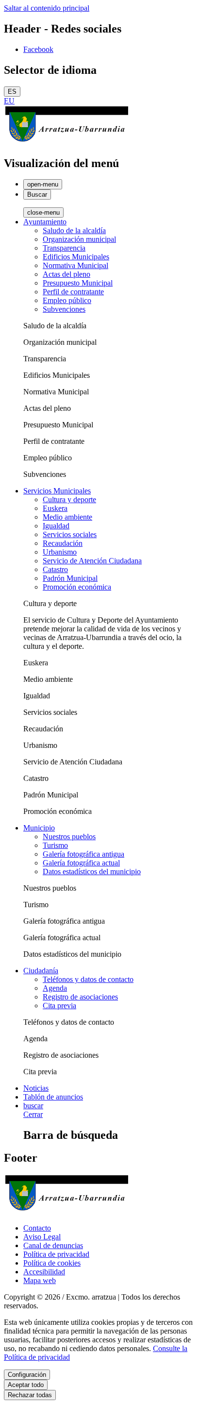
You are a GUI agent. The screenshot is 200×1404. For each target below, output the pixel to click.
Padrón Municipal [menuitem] (70, 578)
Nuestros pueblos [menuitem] (69, 836)
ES (12, 91)
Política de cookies (52, 1263)
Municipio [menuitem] (39, 828)
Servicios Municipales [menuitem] (57, 491)
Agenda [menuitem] (55, 988)
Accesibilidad (44, 1272)
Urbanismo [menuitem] (60, 552)
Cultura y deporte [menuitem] (69, 499)
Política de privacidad (56, 1254)
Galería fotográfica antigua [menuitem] (83, 854)
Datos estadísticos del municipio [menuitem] (92, 871)
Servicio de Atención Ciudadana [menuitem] (92, 561)
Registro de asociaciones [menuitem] (80, 997)
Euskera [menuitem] (55, 508)
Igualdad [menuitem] (56, 526)
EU (9, 101)
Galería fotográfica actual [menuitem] (81, 863)
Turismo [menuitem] (55, 845)
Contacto (37, 1228)
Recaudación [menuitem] (63, 543)
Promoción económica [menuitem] (77, 587)
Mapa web (39, 1280)
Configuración (27, 1374)
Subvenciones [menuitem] (64, 309)
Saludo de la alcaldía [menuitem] (74, 230)
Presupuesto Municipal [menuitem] (78, 283)
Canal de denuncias (53, 1245)
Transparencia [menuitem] (64, 248)
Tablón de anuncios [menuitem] (53, 1097)
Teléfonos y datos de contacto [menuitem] (88, 979)
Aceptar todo (26, 1384)
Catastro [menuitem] (55, 569)
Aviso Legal (42, 1237)
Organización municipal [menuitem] (79, 239)
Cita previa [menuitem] (59, 1005)
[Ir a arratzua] (67, 142)
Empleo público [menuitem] (67, 300)
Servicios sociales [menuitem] (70, 534)
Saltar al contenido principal (46, 8)
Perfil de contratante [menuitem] (73, 292)
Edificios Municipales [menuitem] (76, 257)
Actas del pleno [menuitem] (66, 274)
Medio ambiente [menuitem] (67, 517)
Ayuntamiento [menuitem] (45, 222)
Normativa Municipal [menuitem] (75, 265)
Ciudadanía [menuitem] (40, 970)
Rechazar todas (30, 1395)
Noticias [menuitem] (36, 1088)
